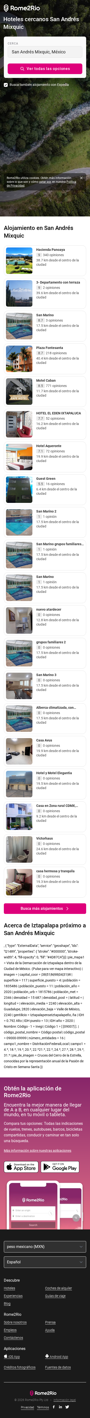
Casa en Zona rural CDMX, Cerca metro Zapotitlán (56, 808)
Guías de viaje (55, 1296)
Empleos (10, 1330)
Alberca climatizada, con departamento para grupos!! (57, 710)
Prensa (50, 1322)
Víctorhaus (44, 838)
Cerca (13, 43)
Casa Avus (44, 740)
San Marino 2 (46, 511)
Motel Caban (46, 380)
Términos (43, 1407)
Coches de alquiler (58, 1288)
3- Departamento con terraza (58, 282)
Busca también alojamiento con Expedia (39, 85)
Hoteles (9, 1288)
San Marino (45, 315)
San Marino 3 (46, 675)
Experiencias (13, 1296)
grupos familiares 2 (51, 642)
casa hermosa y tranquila (55, 871)
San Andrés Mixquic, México (39, 51)
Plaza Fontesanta (49, 348)
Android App (58, 1357)
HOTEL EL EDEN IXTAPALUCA (58, 413)
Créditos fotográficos (20, 1367)
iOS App (14, 1357)
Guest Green (45, 479)
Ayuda (50, 1330)
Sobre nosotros (15, 1322)
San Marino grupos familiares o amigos (60, 546)
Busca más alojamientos (42, 908)
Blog (7, 1303)
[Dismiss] (81, 178)
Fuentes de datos (58, 1367)
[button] (45, 68)
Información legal (65, 1400)
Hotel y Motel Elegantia (54, 773)
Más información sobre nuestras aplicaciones (37, 1150)
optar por (45, 182)
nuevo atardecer (48, 609)
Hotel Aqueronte (48, 446)
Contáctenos (13, 1338)
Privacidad (27, 1407)
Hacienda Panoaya (50, 250)
